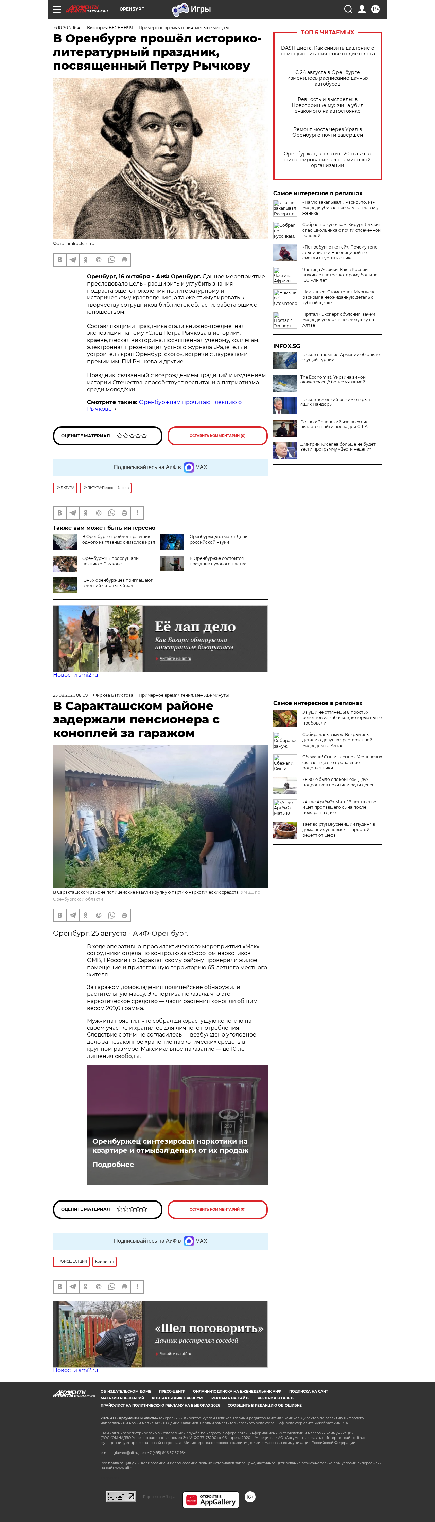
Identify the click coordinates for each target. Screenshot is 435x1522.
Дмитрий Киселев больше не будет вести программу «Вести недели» (338, 447)
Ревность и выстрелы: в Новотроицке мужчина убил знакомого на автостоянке (328, 105)
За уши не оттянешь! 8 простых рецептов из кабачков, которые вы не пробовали (342, 718)
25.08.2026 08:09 (70, 695)
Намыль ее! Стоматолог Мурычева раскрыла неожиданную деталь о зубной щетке (339, 297)
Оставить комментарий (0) (218, 436)
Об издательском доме (126, 1391)
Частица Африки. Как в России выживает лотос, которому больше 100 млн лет (339, 275)
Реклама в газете (276, 1398)
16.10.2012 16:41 (67, 27)
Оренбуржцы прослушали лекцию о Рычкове (110, 561)
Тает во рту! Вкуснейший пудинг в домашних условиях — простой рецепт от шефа (338, 830)
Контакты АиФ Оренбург (178, 1398)
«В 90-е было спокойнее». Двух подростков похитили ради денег (338, 782)
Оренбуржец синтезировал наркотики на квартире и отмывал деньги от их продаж (170, 1145)
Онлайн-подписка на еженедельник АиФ (237, 1391)
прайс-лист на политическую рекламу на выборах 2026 (160, 1405)
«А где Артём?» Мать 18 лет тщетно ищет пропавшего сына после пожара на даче (339, 807)
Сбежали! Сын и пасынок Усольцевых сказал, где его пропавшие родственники (342, 762)
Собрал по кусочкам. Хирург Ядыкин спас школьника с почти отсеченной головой (341, 230)
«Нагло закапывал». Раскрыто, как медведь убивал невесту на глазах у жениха (340, 208)
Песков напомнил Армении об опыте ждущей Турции (340, 357)
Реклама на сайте (230, 1398)
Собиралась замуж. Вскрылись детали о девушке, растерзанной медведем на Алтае (337, 740)
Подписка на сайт (308, 1391)
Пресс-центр (172, 1391)
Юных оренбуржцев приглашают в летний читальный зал (117, 582)
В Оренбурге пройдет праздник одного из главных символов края (118, 539)
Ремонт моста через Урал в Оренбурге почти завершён (327, 132)
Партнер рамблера (159, 1497)
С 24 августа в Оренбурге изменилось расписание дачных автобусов (327, 78)
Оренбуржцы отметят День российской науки (218, 539)
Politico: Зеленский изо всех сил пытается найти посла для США (334, 424)
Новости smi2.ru (75, 675)
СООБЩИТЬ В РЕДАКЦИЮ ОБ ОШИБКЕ (265, 1405)
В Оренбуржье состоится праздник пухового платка (218, 561)
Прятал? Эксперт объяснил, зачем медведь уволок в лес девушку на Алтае (338, 320)
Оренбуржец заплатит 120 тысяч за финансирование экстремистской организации (327, 159)
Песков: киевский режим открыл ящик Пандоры (335, 402)
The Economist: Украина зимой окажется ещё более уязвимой (333, 379)
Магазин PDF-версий (122, 1398)
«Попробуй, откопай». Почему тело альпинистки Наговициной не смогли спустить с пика (340, 252)
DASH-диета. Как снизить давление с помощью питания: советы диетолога (328, 51)
